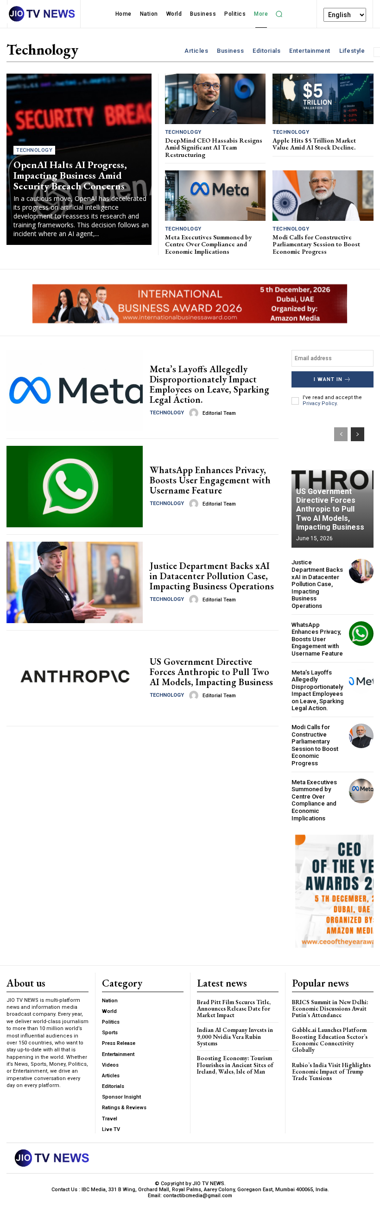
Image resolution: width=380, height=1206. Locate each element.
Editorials (266, 50)
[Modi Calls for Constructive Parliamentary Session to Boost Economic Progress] (323, 195)
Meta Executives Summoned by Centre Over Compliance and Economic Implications (208, 244)
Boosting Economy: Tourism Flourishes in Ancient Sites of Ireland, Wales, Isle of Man (235, 1064)
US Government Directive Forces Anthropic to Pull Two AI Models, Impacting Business (211, 672)
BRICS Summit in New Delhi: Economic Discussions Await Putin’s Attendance (330, 1008)
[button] (279, 14)
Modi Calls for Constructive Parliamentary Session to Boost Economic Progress (316, 244)
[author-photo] (195, 413)
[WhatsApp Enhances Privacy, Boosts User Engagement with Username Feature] (74, 486)
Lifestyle (352, 50)
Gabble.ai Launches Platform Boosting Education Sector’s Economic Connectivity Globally (329, 1040)
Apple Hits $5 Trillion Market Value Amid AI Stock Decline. (314, 143)
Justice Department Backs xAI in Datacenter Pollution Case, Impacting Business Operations (212, 576)
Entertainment (309, 50)
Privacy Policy (319, 403)
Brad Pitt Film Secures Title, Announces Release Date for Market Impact (234, 1008)
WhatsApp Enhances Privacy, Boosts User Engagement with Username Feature (210, 480)
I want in (328, 379)
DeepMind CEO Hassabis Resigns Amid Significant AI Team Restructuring (213, 147)
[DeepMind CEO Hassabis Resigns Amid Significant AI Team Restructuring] (215, 99)
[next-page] (357, 434)
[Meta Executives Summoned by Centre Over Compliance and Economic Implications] (215, 195)
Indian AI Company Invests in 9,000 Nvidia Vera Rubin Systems (235, 1036)
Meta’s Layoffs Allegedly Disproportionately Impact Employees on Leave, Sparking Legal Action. (209, 384)
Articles (196, 50)
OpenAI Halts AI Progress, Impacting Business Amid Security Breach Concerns (70, 175)
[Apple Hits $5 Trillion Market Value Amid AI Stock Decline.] (323, 99)
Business (230, 50)
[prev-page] (341, 434)
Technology (34, 150)
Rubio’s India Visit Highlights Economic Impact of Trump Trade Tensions (331, 1071)
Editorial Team (219, 413)
